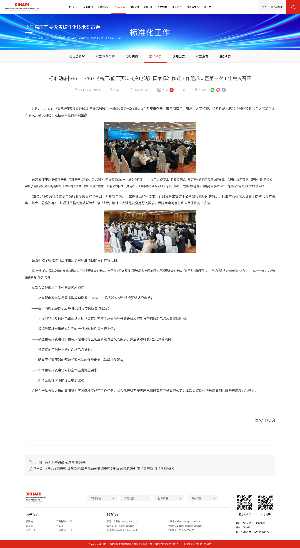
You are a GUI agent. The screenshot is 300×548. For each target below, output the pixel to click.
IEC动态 (225, 56)
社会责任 (209, 7)
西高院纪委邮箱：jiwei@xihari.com (185, 525)
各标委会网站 (58, 37)
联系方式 (177, 7)
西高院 (29, 521)
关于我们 (73, 7)
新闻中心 (103, 7)
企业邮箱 (278, 7)
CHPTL (148, 7)
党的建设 (88, 7)
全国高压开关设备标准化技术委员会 (85, 37)
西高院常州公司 (64, 521)
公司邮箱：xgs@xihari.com (120, 525)
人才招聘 (162, 7)
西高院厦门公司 (64, 530)
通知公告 (178, 56)
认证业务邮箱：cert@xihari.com (184, 521)
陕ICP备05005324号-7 (166, 544)
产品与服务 (118, 7)
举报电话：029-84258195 (181, 530)
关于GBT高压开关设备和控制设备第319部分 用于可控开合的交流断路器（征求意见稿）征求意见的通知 (104, 468)
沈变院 (29, 525)
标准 (47, 37)
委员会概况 (77, 56)
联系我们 (113, 515)
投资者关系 (193, 7)
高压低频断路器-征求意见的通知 (60, 462)
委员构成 (132, 56)
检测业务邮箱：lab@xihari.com (122, 521)
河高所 (59, 525)
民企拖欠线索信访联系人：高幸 (122, 530)
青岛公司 (30, 530)
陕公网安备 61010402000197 (197, 544)
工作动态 (109, 37)
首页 (27, 37)
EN (266, 7)
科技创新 (135, 7)
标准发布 (202, 56)
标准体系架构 (105, 56)
